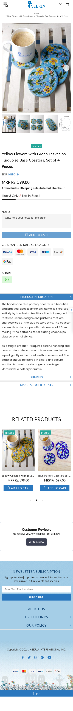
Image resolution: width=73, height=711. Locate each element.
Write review (36, 541)
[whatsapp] (7, 279)
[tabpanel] (18, 463)
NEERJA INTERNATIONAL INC (36, 4)
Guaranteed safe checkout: (25, 245)
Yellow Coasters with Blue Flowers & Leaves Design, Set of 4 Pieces (18, 475)
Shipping (26, 188)
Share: (7, 273)
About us (36, 609)
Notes (6, 211)
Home (36, 13)
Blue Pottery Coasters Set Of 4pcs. (54, 475)
